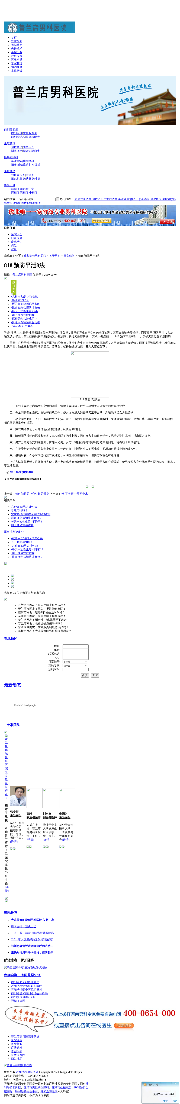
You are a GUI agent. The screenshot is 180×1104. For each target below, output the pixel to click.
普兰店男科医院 (22, 274)
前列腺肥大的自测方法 (25, 982)
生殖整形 (9, 143)
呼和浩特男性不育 (26, 1091)
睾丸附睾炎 (18, 178)
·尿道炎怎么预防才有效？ (27, 556)
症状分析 (16, 1047)
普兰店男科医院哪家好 (25, 1036)
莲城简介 (16, 41)
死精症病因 (18, 1000)
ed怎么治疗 (142, 199)
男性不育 (9, 185)
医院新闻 (16, 1043)
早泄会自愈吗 (126, 199)
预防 (25, 472)
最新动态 (12, 685)
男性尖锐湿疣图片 (15, 203)
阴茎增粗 (16, 150)
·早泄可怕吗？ (20, 300)
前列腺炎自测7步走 (23, 997)
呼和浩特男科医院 (35, 255)
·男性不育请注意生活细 (25, 322)
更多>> (19, 531)
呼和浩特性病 (49, 1091)
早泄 (14, 161)
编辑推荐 (10, 912)
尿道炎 (30, 174)
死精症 (15, 192)
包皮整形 (16, 147)
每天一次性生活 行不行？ (27, 521)
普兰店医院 (18, 1055)
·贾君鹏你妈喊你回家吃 (25, 303)
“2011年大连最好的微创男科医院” (32, 939)
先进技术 (16, 48)
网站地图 (16, 1058)
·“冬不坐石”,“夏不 (22, 326)
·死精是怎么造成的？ (24, 318)
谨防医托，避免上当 (23, 926)
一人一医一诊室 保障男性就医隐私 (32, 932)
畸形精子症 (27, 188)
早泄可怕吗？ (19, 510)
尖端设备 (16, 52)
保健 (14, 245)
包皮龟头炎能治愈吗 (163, 199)
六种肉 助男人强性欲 (24, 506)
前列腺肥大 (33, 136)
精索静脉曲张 (31, 150)
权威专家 (16, 55)
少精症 (33, 192)
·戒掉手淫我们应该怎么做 (27, 538)
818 (30, 472)
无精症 (24, 192)
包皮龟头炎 (18, 174)
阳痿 (14, 164)
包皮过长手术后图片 (104, 199)
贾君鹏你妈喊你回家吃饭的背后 (30, 514)
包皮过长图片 (83, 199)
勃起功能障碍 (25, 161)
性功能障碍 (11, 157)
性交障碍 (34, 164)
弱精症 (15, 188)
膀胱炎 (30, 178)
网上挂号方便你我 (22, 525)
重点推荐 (9, 531)
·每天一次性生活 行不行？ (27, 549)
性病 (37, 178)
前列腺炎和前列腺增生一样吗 (29, 993)
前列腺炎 (16, 133)
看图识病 (16, 1051)
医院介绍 (16, 1040)
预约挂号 (16, 67)
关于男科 (54, 255)
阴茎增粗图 (34, 203)
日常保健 (16, 238)
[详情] (14, 841)
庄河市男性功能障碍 (36, 1087)
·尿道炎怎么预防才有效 (25, 307)
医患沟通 (16, 59)
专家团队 (13, 725)
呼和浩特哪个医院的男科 (26, 989)
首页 (14, 37)
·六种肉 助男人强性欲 (24, 296)
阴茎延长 (28, 147)
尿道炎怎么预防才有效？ (26, 517)
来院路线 (16, 70)
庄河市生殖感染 (62, 1087)
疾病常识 (16, 241)
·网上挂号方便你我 (22, 314)
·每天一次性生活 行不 (24, 311)
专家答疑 (16, 63)
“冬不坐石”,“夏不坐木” (75, 493)
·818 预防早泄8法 (21, 542)
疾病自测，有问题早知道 (22, 975)
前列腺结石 (18, 136)
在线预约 (10, 638)
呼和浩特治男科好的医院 (26, 985)
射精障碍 (22, 164)
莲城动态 (16, 44)
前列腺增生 (30, 133)
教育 (14, 249)
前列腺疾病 (11, 129)
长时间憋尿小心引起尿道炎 (32, 493)
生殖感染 (9, 171)
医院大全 (16, 234)
